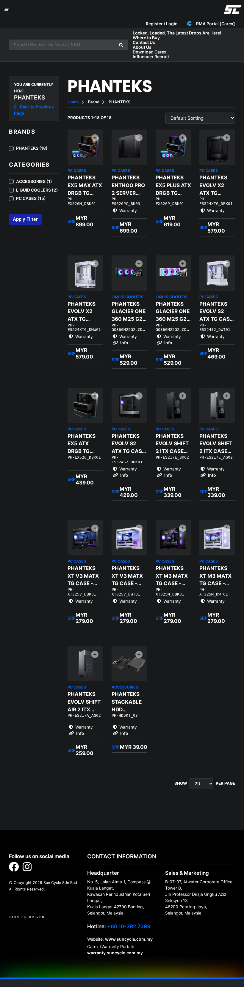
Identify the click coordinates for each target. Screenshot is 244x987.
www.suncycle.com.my (129, 939)
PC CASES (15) (31, 198)
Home (73, 102)
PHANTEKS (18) (32, 148)
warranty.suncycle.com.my (115, 952)
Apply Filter (25, 219)
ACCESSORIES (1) (34, 181)
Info (123, 342)
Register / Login (162, 23)
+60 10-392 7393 (128, 926)
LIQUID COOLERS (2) (37, 189)
